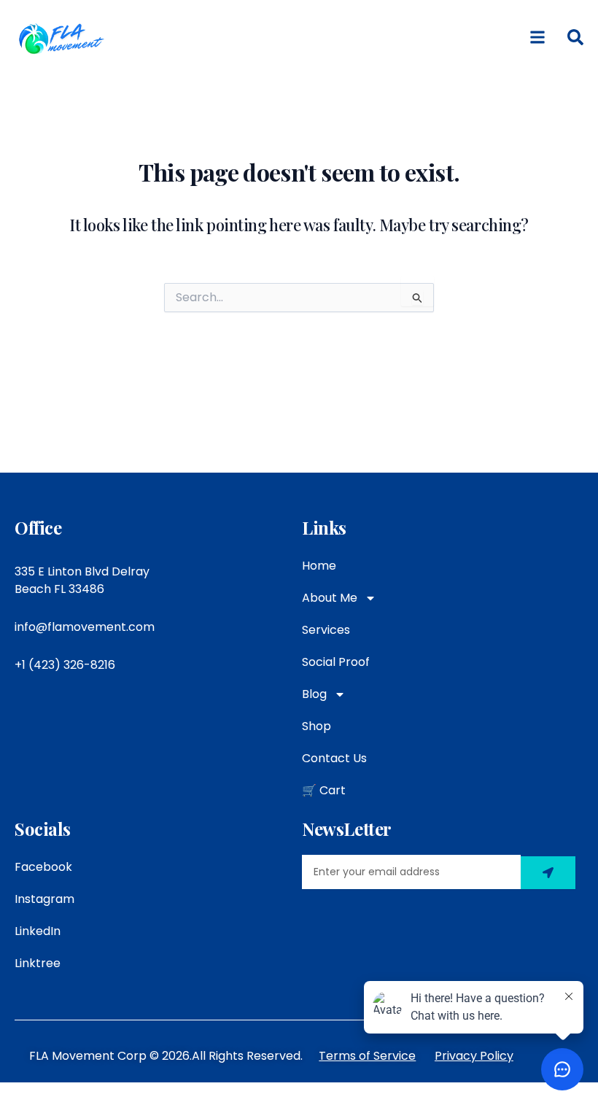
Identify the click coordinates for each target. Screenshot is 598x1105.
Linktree (38, 963)
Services (326, 629)
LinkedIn (38, 931)
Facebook (43, 866)
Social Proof (336, 662)
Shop (316, 726)
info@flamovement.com (85, 627)
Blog (314, 694)
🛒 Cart (324, 790)
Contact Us (334, 758)
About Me (329, 597)
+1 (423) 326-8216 (65, 664)
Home (319, 565)
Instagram (44, 899)
